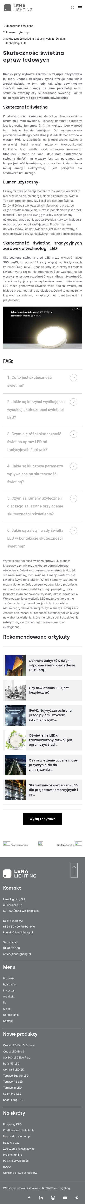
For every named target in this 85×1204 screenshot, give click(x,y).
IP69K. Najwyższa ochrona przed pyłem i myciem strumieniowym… (50, 715)
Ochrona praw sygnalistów (20, 1172)
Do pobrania (11, 1014)
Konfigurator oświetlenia (18, 1130)
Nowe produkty (20, 1034)
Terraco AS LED (13, 1081)
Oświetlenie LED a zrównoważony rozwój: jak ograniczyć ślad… (50, 740)
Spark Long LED (13, 1099)
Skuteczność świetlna (19, 25)
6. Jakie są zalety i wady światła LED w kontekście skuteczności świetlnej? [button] (35, 538)
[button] (73, 8)
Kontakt (8, 1020)
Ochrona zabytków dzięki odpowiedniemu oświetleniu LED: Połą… (52, 665)
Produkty (8, 978)
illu (5, 1002)
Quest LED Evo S (14, 1051)
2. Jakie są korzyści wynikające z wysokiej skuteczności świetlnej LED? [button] (36, 409)
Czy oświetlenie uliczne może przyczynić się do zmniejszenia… (53, 765)
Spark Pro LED (12, 1093)
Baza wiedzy (11, 1142)
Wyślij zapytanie (42, 819)
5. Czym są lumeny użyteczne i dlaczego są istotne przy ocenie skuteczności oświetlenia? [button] (35, 506)
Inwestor (8, 990)
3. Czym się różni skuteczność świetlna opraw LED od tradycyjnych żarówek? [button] (34, 441)
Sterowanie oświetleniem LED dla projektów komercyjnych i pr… (53, 790)
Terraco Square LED (15, 1075)
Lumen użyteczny (17, 32)
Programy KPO (12, 1124)
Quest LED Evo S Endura (18, 1045)
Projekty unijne (12, 1154)
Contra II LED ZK (13, 1069)
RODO (7, 1166)
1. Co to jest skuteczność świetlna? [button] (29, 381)
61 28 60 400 (11, 926)
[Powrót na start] (18, 7)
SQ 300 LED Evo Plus (16, 1057)
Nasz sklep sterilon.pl (17, 1136)
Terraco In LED (12, 1087)
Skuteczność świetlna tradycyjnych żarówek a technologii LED (35, 41)
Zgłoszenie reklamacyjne (19, 1148)
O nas (7, 1008)
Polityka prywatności (16, 1160)
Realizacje (9, 984)
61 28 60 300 (11, 948)
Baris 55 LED (11, 1063)
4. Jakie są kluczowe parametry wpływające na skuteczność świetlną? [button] (35, 474)
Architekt (8, 996)
